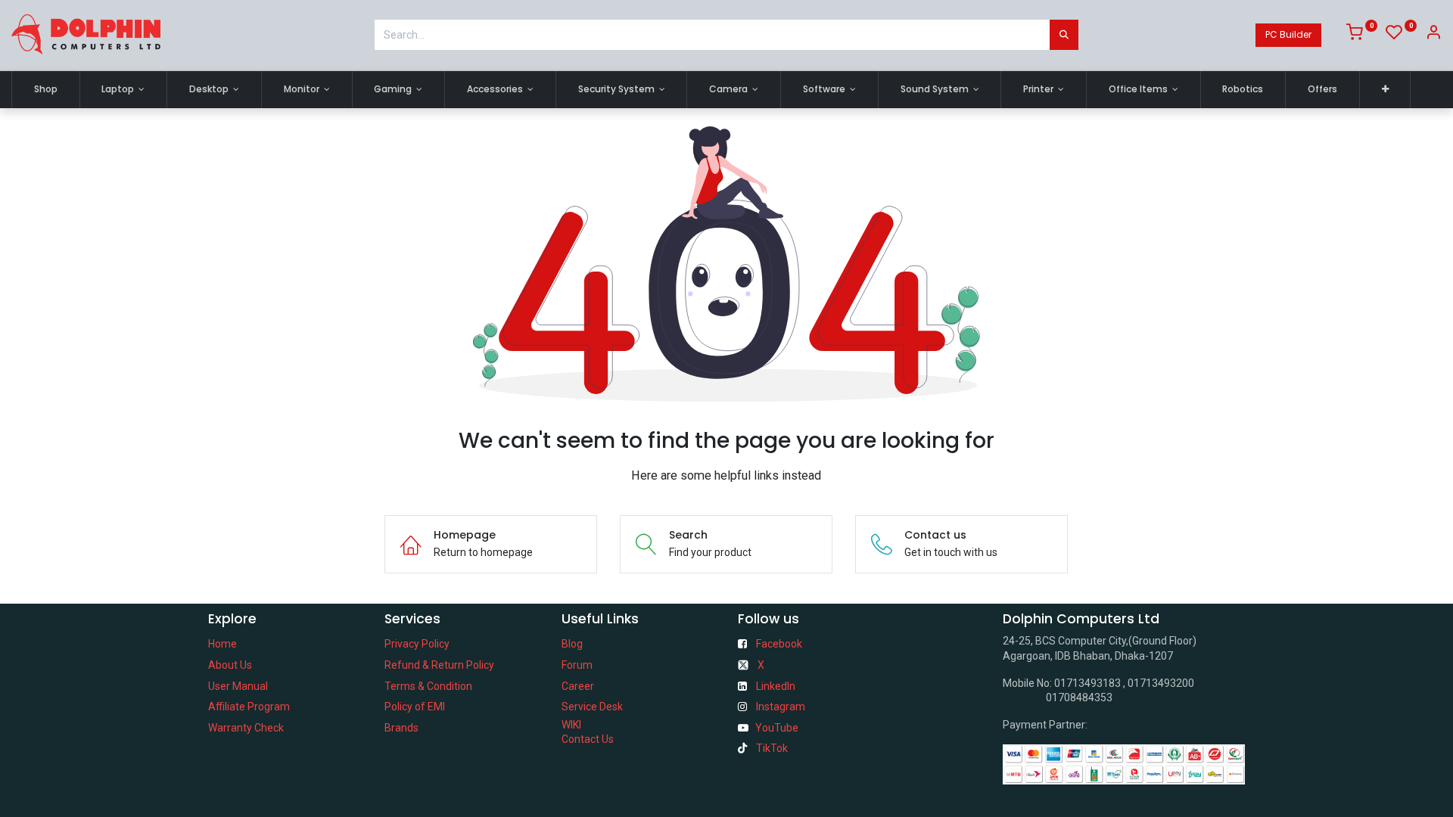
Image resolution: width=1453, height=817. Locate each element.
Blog (572, 644)
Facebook (779, 644)
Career (578, 686)
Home (222, 644)
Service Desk (592, 707)
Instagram (780, 707)
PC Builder (1288, 34)
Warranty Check (246, 728)
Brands (401, 728)
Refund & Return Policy (439, 665)
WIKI (571, 725)
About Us (230, 665)
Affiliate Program (249, 707)
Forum (577, 665)
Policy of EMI (414, 707)
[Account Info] (1433, 35)
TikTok (772, 748)
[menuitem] (45, 89)
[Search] (1064, 35)
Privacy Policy (417, 644)
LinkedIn (775, 686)
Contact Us (588, 739)
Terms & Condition (428, 686)
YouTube (776, 728)
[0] (1361, 35)
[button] (1385, 89)
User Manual (238, 686)
